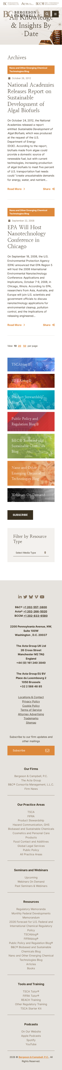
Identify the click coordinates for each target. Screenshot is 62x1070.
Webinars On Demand (31, 881)
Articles (31, 964)
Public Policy (31, 850)
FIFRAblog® (31, 938)
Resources (31, 901)
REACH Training (31, 1000)
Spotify (31, 1040)
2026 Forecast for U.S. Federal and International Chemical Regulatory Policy (31, 926)
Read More (14, 189)
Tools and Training (31, 984)
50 (24, 345)
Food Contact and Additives (31, 841)
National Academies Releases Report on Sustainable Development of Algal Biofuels (30, 97)
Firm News (31, 788)
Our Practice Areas (31, 804)
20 (19, 345)
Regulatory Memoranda (31, 909)
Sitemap (31, 722)
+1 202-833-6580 (35, 615)
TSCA (31, 812)
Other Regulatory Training (31, 1004)
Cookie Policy (31, 705)
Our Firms (31, 769)
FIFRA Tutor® (31, 995)
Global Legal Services (31, 845)
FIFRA (31, 816)
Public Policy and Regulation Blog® (31, 943)
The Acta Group (31, 780)
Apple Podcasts (31, 1035)
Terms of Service (31, 710)
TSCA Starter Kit (31, 1008)
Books (31, 968)
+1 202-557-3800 (35, 607)
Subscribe (20, 514)
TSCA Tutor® (31, 991)
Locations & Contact (31, 697)
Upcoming (31, 877)
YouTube (31, 1044)
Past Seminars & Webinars (31, 886)
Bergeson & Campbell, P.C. (31, 776)
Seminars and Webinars (31, 870)
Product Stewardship (31, 820)
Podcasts (31, 1024)
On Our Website (31, 1031)
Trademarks (31, 718)
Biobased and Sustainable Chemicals (31, 828)
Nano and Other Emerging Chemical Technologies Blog (28, 69)
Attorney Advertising (31, 714)
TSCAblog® (31, 934)
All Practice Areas (31, 854)
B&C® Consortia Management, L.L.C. (31, 784)
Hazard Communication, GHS (31, 824)
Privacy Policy (31, 701)
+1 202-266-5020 (35, 611)
